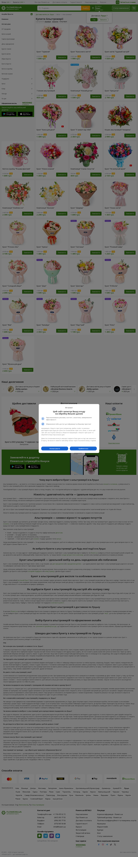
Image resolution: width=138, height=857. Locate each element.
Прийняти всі (83, 449)
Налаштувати (55, 449)
